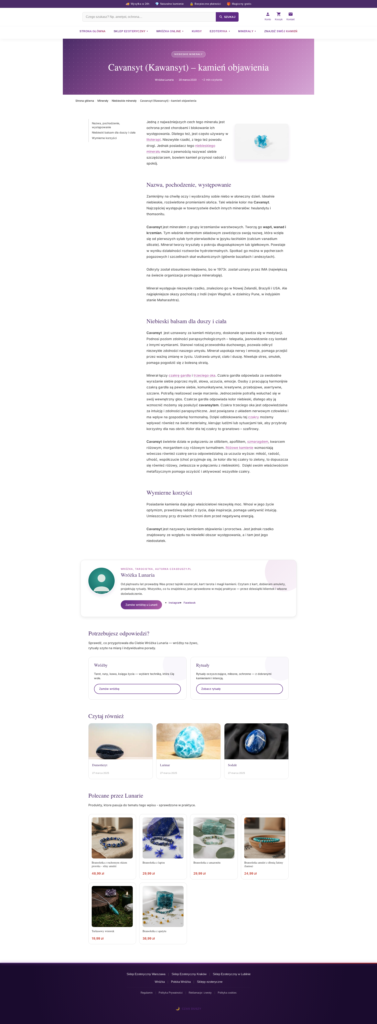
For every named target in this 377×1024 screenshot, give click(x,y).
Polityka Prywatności (171, 992)
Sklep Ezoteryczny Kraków (189, 974)
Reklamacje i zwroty (200, 992)
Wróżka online (168, 31)
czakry (253, 417)
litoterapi (153, 140)
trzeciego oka (204, 375)
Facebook (190, 602)
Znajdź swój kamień (280, 31)
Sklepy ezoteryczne (209, 981)
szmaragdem (257, 442)
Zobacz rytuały (211, 688)
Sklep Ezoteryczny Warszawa (146, 974)
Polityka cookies (227, 992)
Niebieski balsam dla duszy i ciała (113, 132)
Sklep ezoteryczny (129, 31)
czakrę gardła (180, 375)
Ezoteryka (218, 31)
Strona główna (93, 31)
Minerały (245, 31)
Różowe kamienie (239, 448)
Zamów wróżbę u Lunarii (141, 604)
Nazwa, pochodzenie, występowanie (106, 125)
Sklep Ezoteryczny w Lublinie (232, 974)
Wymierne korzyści (104, 137)
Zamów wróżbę (109, 688)
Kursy (197, 31)
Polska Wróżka (181, 981)
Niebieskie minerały (188, 54)
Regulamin (147, 992)
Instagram (175, 602)
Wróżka (160, 981)
